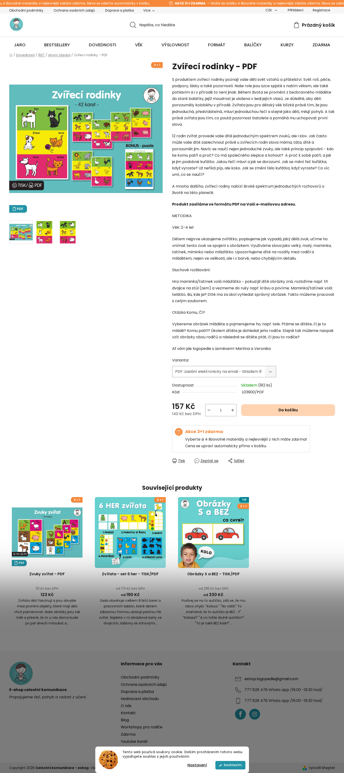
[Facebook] (240, 714)
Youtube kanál (134, 741)
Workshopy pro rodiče (141, 727)
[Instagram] (254, 714)
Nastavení (197, 765)
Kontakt (128, 713)
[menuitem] (19, 45)
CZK (269, 10)
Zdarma (128, 734)
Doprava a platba (119, 10)
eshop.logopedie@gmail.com (271, 679)
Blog (125, 720)
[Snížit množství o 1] (209, 410)
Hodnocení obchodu (140, 698)
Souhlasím (233, 765)
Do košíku (288, 410)
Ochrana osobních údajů (74, 10)
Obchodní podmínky (26, 10)
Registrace (321, 10)
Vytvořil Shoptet (322, 768)
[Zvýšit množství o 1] (232, 410)
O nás (126, 706)
